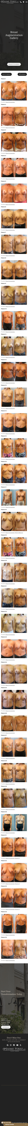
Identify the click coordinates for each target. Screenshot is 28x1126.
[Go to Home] (10, 2)
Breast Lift (17, 858)
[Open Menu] (26, 2)
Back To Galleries (6, 74)
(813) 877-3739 (5, 1024)
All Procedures (22, 74)
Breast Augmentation (10, 102)
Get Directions (6, 1027)
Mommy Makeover (19, 532)
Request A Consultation (14, 64)
